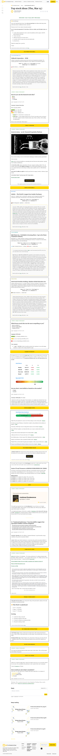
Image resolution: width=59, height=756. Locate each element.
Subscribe (53, 1)
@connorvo (17, 666)
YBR (33, 17)
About (26, 17)
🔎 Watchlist (14, 99)
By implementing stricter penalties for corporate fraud (22, 528)
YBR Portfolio (21, 17)
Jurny (12, 161)
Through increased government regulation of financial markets (24, 525)
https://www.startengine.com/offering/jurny (26, 683)
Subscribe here (37, 464)
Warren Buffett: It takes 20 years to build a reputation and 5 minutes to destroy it (27, 561)
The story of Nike (14, 566)
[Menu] (57, 1)
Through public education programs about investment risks (23, 529)
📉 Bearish (14, 391)
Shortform (34, 511)
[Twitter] (41, 748)
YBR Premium (37, 17)
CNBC (16, 424)
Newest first (43, 688)
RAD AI (13, 556)
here (28, 47)
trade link (43, 473)
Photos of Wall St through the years (18, 563)
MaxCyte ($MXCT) (16, 325)
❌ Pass (13, 97)
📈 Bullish (14, 390)
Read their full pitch (29, 180)
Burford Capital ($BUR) (17, 326)
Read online (29, 456)
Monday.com (15, 213)
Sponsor (30, 17)
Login (48, 1)
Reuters (43, 420)
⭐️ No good (14, 675)
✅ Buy (13, 96)
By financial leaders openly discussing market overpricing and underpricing (26, 526)
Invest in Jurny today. (15, 177)
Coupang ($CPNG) (15, 328)
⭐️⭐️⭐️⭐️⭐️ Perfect (16, 673)
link (28, 250)
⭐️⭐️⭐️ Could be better (17, 674)
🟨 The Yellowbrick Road (15, 5)
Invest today (31, 559)
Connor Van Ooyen (17, 10)
